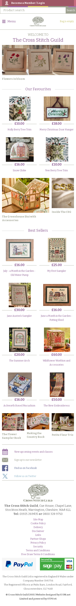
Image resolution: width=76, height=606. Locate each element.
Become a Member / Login (28, 3)
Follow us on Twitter (25, 476)
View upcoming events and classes (33, 451)
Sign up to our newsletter (28, 460)
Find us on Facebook (25, 468)
